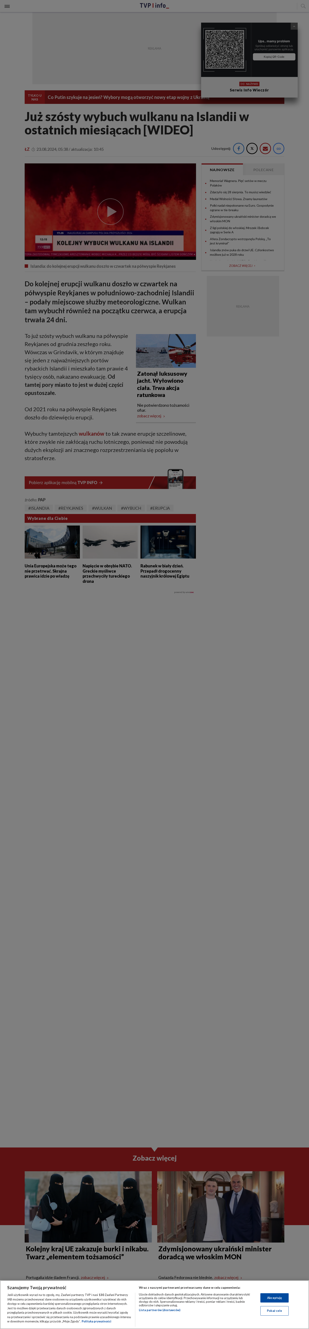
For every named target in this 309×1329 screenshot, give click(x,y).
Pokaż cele (274, 1310)
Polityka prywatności (96, 1321)
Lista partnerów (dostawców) (159, 1310)
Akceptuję (274, 1298)
